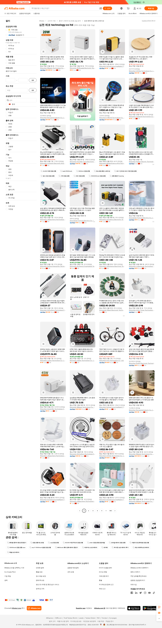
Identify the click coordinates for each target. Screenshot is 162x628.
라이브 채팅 (103, 572)
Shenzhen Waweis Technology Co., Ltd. (53, 68)
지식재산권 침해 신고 (106, 584)
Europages (113, 618)
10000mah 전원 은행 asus (17, 547)
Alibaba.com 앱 (99, 608)
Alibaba (41, 21)
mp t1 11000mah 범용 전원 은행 (41, 547)
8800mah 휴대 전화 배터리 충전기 (67, 547)
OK (33, 80)
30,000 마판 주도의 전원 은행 (74, 542)
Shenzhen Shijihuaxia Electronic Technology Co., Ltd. (82, 68)
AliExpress (49, 618)
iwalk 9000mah (67, 171)
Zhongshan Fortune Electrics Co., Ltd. (82, 220)
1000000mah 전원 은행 (98, 176)
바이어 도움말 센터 (105, 568)
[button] (100, 8)
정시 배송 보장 (41, 576)
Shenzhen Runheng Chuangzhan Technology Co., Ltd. (82, 266)
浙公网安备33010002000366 (117, 625)
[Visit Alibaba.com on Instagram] (145, 592)
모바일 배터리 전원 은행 (118, 542)
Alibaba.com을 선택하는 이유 (14, 568)
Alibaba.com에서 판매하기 (139, 568)
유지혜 (106, 547)
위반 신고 (102, 589)
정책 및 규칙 (40, 589)
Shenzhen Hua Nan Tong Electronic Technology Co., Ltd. (82, 161)
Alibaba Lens (16, 608)
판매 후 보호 (40, 580)
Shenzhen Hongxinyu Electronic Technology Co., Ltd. (112, 219)
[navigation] (21, 266)
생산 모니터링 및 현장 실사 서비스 (47, 584)
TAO (98, 618)
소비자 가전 (51, 21)
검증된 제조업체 (73, 568)
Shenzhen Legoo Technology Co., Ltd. (53, 360)
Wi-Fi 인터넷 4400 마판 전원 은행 (126, 171)
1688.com (58, 618)
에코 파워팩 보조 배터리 (142, 547)
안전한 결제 (40, 568)
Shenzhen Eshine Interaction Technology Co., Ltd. (53, 266)
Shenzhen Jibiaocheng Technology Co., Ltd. (53, 219)
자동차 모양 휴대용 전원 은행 (140, 542)
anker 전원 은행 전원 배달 (97, 542)
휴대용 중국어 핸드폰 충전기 (17, 542)
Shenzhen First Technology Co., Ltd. (111, 360)
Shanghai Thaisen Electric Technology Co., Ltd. (142, 161)
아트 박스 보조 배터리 (90, 547)
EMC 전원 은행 (80, 176)
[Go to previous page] (80, 511)
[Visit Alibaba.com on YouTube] (149, 592)
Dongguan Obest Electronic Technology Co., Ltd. (112, 310)
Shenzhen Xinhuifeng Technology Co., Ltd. (53, 310)
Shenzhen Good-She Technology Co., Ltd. (53, 409)
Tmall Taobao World (70, 618)
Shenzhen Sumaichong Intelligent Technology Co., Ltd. (112, 66)
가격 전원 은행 (65, 176)
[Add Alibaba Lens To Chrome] (34, 608)
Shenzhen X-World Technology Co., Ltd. (112, 118)
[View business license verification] (101, 625)
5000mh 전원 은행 (84, 171)
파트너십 (133, 584)
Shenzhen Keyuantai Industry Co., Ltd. (53, 118)
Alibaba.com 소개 (10, 563)
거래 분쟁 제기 (104, 576)
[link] (159, 607)
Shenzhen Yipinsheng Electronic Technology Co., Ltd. (112, 266)
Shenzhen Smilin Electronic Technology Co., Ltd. (142, 363)
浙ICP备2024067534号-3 (137, 625)
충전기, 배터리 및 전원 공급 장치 (70, 21)
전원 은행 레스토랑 (38, 542)
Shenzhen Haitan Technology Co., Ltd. (82, 360)
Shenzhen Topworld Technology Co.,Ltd (142, 116)
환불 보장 (39, 572)
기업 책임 (7, 576)
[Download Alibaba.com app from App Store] (134, 608)
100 (110, 510)
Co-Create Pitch (10, 572)
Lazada (81, 618)
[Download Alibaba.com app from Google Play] (150, 608)
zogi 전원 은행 (54, 542)
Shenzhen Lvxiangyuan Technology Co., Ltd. (142, 266)
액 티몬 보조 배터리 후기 (121, 547)
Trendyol (104, 618)
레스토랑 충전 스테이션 (103, 171)
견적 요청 (70, 572)
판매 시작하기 (135, 572)
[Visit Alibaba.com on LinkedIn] (136, 592)
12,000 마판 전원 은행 (49, 171)
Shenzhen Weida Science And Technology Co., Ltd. (112, 163)
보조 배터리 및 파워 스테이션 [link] (94, 21)
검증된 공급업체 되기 (137, 580)
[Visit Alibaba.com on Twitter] (140, 592)
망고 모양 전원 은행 (48, 176)
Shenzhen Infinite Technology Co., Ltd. (142, 71)
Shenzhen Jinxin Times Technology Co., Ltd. (142, 310)
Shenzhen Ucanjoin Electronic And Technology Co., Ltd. (53, 163)
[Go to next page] (115, 511)
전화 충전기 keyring (118, 176)
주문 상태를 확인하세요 (138, 576)
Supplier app (80, 608)
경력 (5, 580)
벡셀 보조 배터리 (14, 552)
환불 (100, 580)
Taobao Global (90, 618)
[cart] (128, 9)
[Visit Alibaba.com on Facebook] (131, 592)
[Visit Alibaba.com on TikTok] (154, 592)
